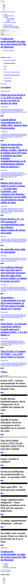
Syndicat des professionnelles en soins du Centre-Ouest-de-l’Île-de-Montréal (14, 42)
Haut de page (4, 83)
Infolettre (4, 11)
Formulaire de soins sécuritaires (11, 26)
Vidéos (8, 21)
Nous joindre (11, 11)
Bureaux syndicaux (8, 25)
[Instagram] (4, 6)
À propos (6, 564)
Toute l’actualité (10, 18)
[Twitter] (4, 9)
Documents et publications (10, 22)
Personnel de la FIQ (5, 571)
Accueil (5, 14)
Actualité (6, 17)
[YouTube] (4, 5)
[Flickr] (4, 7)
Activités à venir (10, 19)
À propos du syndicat (9, 15)
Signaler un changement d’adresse (12, 27)
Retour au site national (9, 50)
